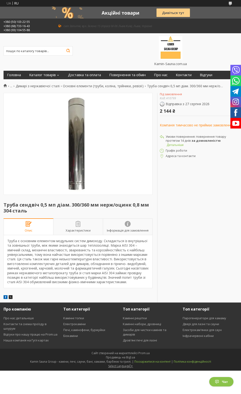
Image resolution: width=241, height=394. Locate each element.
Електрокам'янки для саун (202, 330)
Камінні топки (73, 318)
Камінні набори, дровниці (142, 324)
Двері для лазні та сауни (201, 324)
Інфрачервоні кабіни (198, 336)
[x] (10, 297)
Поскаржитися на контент (152, 362)
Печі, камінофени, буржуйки (84, 330)
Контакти (184, 75)
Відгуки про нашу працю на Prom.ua (30, 334)
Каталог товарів (42, 75)
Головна (14, 75)
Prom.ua (144, 353)
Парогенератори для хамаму (204, 318)
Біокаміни (70, 336)
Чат (225, 382)
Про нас (161, 75)
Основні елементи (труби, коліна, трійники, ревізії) (103, 86)
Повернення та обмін (127, 75)
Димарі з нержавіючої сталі (38, 86)
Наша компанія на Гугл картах (26, 340)
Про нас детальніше (19, 318)
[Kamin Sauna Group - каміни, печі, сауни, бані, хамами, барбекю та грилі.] (170, 47)
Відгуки (206, 75)
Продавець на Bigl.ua (120, 357)
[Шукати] (68, 51)
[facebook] (6, 297)
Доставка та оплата (84, 75)
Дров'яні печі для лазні (140, 340)
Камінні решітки (135, 318)
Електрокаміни (74, 324)
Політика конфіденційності (192, 362)
